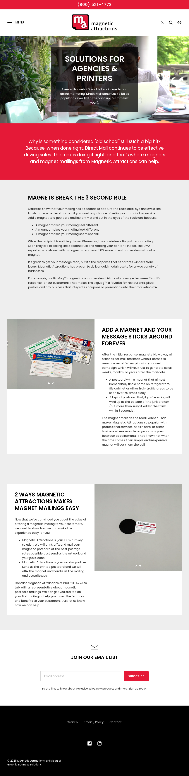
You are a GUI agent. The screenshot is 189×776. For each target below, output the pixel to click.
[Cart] (179, 22)
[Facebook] (89, 743)
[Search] (171, 22)
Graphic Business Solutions (24, 764)
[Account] (162, 22)
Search (72, 722)
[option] (50, 354)
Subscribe (136, 676)
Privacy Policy (94, 722)
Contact (115, 722)
